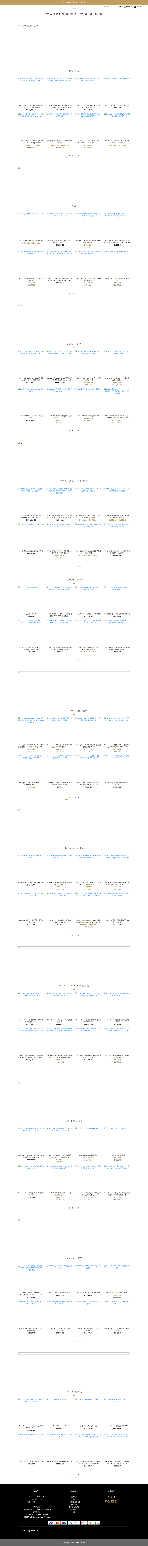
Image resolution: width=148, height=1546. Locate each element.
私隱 (74, 1512)
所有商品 (49, 14)
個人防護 (65, 14)
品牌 (91, 14)
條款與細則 (74, 1509)
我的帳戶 (74, 1497)
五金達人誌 (111, 1497)
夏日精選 (57, 14)
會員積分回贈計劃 (74, 1502)
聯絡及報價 (98, 14)
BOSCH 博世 (83, 14)
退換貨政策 (74, 1504)
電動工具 (73, 14)
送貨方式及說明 (74, 1507)
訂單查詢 (74, 1499)
